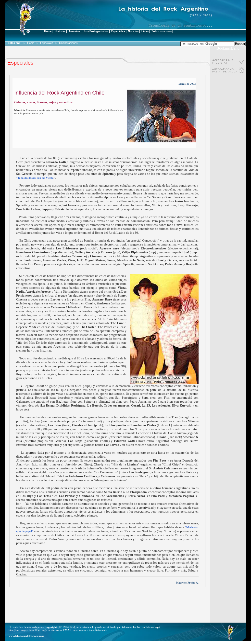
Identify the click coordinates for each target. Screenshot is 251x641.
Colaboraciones (69, 42)
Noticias (133, 31)
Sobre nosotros (161, 31)
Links (145, 31)
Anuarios (74, 31)
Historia (60, 31)
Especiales (118, 31)
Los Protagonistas (96, 31)
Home (48, 31)
